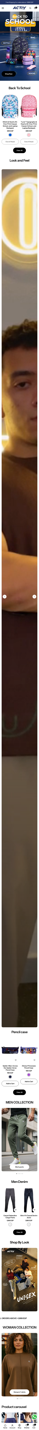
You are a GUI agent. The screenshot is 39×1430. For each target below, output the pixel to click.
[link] (19, 1279)
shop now (8, 74)
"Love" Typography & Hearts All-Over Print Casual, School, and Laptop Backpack (29, 125)
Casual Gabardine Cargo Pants (10, 1216)
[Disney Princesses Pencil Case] (28, 1050)
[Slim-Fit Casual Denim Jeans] (28, 1200)
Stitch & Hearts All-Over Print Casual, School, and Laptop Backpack (10, 125)
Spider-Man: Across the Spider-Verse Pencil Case (10, 1068)
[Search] (30, 8)
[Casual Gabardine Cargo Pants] (10, 1200)
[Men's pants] (19, 1139)
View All (19, 150)
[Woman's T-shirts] (19, 1364)
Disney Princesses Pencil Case (29, 1067)
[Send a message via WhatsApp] (34, 1416)
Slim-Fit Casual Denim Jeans (28, 1216)
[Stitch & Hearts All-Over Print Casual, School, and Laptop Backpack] (10, 106)
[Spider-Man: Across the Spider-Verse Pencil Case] (10, 1050)
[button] (22, 1173)
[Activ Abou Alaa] (19, 8)
